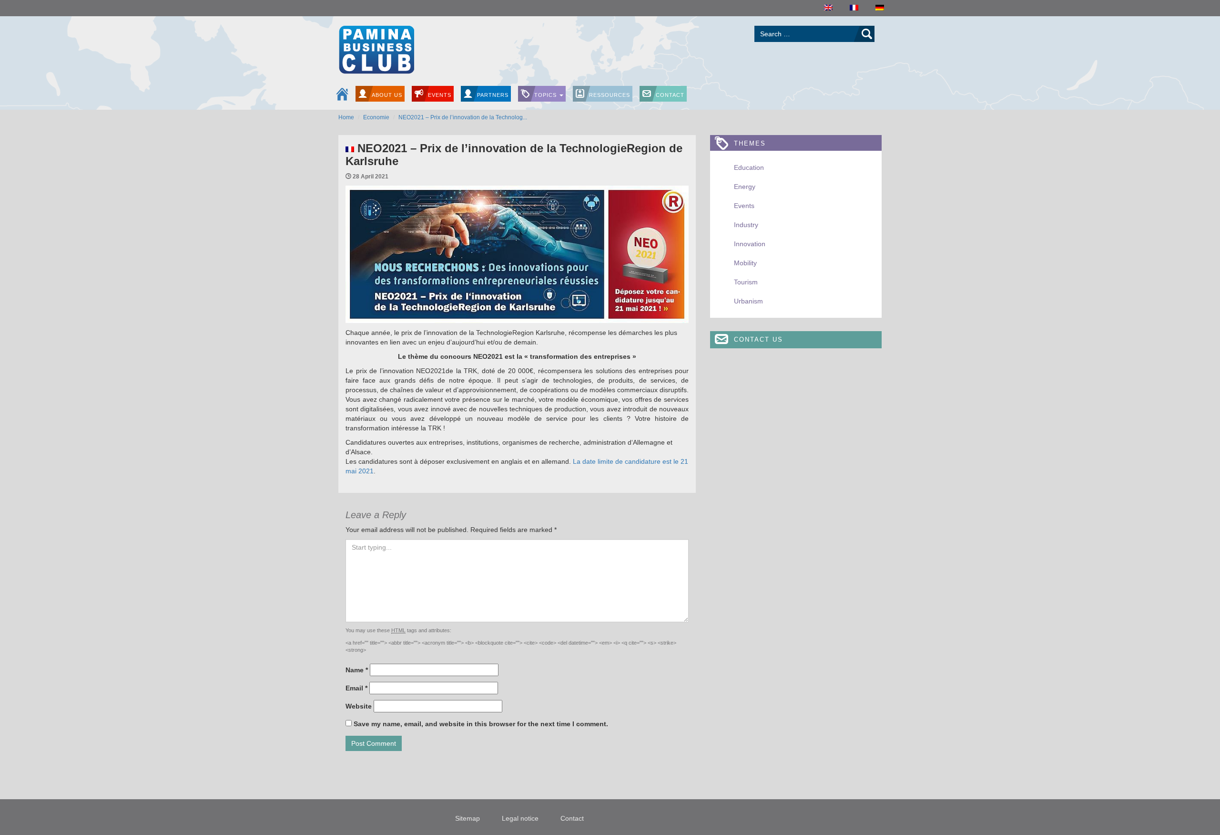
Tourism (746, 282)
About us (387, 95)
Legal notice (520, 818)
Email (356, 688)
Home (346, 117)
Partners (492, 95)
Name (357, 670)
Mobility (745, 263)
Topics (546, 95)
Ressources (609, 95)
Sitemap (467, 818)
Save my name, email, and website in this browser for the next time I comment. (481, 724)
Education (749, 167)
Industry (746, 225)
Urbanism (748, 301)
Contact (670, 95)
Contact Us (758, 339)
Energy (744, 186)
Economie (376, 117)
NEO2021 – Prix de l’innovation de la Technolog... (462, 117)
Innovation (749, 244)
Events (439, 95)
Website (359, 706)
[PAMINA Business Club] (376, 48)
